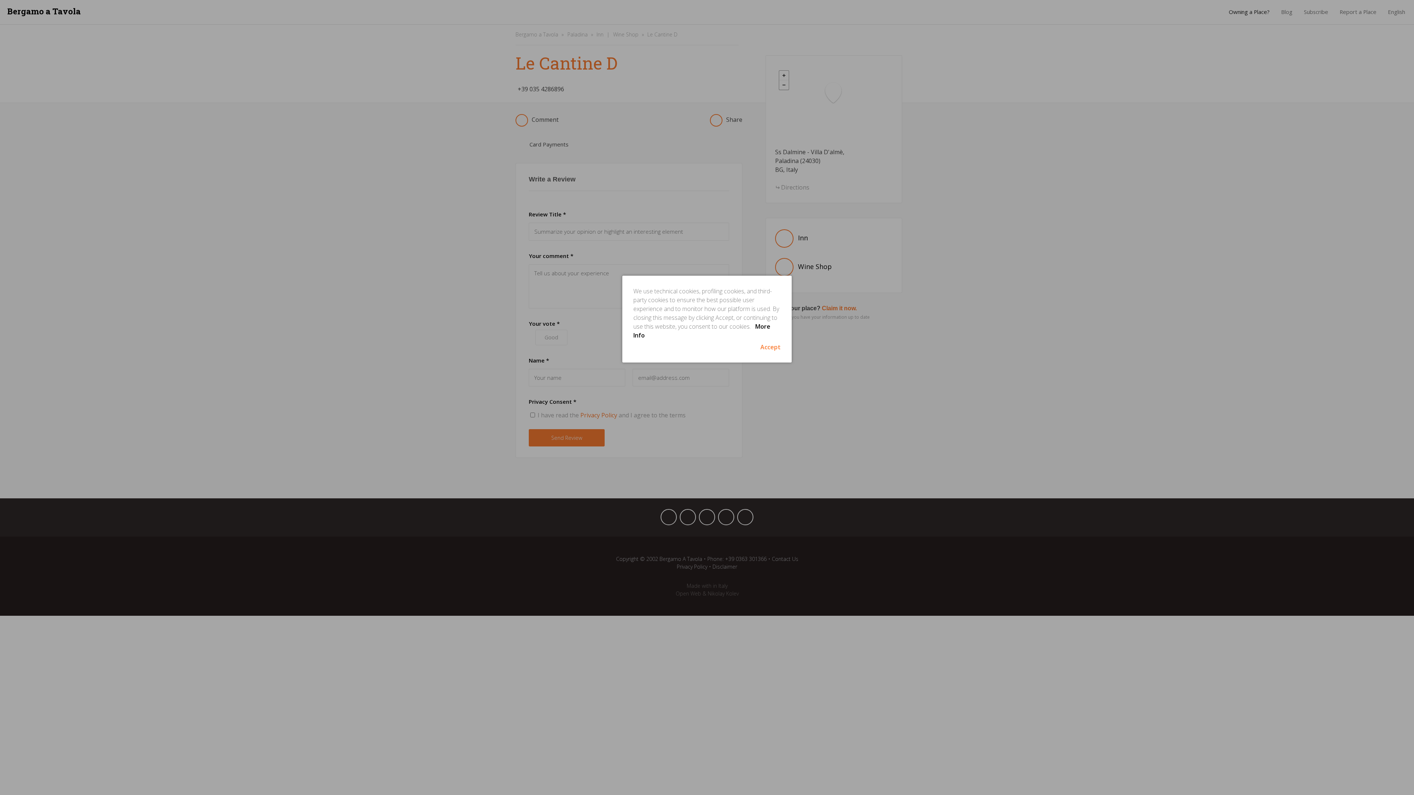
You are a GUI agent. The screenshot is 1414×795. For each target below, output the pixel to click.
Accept (770, 347)
